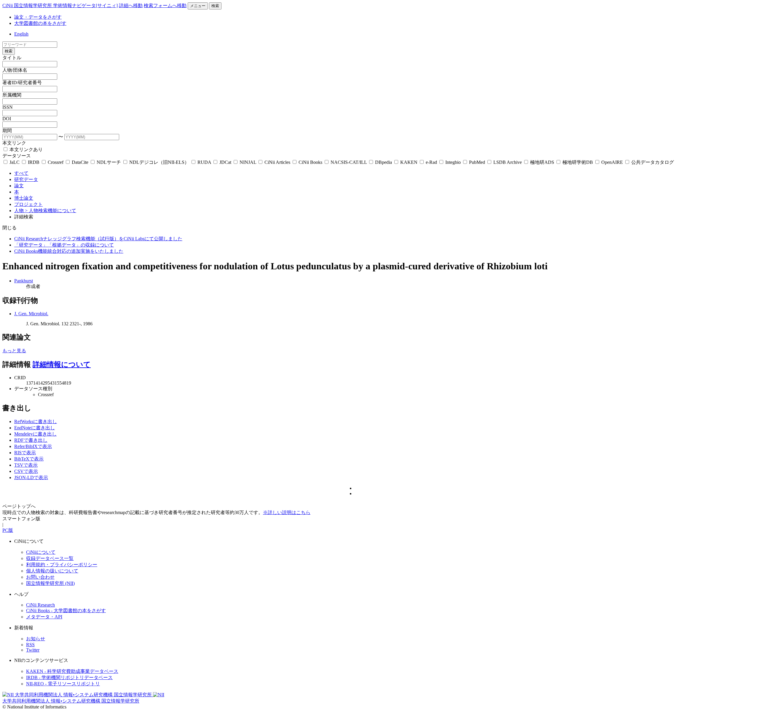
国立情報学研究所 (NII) (50, 583)
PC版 (7, 530)
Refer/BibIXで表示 (33, 446)
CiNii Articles (277, 162)
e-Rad (431, 162)
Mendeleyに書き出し (35, 433)
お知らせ (35, 638)
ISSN (7, 107)
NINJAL (247, 162)
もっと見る (14, 350)
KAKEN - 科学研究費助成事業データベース (72, 671)
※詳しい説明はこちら (286, 512)
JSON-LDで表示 (31, 477)
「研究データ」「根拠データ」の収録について (64, 244)
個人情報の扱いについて (52, 570)
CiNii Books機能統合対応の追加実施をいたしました (68, 251)
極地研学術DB (577, 162)
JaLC (14, 162)
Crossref (56, 162)
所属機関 (11, 94)
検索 (215, 6)
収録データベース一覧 (50, 558)
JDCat (225, 162)
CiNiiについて (40, 552)
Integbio (453, 162)
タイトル (11, 57)
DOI (6, 118)
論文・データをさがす (38, 17)
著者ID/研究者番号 (22, 82)
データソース (16, 155)
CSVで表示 (26, 471)
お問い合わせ (40, 577)
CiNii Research (40, 604)
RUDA (204, 162)
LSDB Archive (507, 162)
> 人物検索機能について (50, 210)
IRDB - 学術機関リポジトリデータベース (69, 677)
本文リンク (14, 142)
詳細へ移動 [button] (131, 5)
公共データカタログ (652, 162)
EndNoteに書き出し (34, 427)
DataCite (80, 162)
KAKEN (409, 162)
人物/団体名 (14, 70)
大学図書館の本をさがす (40, 23)
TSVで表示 (26, 465)
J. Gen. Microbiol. (31, 313)
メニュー (197, 6)
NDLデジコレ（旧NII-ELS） (159, 162)
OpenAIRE (612, 162)
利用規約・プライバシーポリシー (61, 564)
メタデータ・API (44, 616)
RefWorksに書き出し (35, 421)
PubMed (477, 162)
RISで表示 (25, 452)
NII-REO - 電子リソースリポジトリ (63, 683)
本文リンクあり (25, 149)
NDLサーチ (108, 162)
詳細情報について (62, 364)
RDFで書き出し (30, 440)
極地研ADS (542, 162)
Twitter (32, 649)
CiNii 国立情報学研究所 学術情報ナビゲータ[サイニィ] (60, 5)
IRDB (34, 162)
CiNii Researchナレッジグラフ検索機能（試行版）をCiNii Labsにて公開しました (98, 238)
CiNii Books (310, 162)
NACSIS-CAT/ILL (348, 162)
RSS (30, 644)
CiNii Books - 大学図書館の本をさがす (66, 610)
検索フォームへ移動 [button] (165, 5)
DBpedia (383, 162)
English (21, 33)
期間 (7, 130)
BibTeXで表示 (29, 458)
